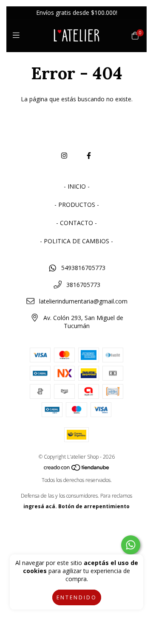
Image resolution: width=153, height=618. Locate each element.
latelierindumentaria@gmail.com (83, 301)
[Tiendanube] (77, 469)
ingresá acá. (40, 506)
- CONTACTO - (76, 223)
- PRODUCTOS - (76, 204)
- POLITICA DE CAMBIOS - (76, 241)
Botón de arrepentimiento (94, 506)
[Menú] (18, 35)
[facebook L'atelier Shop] (88, 156)
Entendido (77, 597)
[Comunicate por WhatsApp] (130, 544)
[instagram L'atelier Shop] (64, 156)
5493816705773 (83, 268)
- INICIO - (77, 186)
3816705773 (83, 285)
